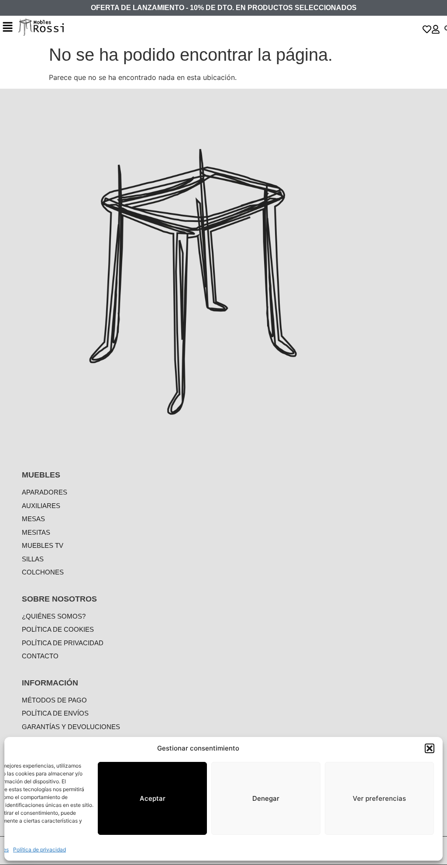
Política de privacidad (39, 849)
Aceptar (152, 798)
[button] (429, 748)
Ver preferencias (379, 798)
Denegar (265, 798)
